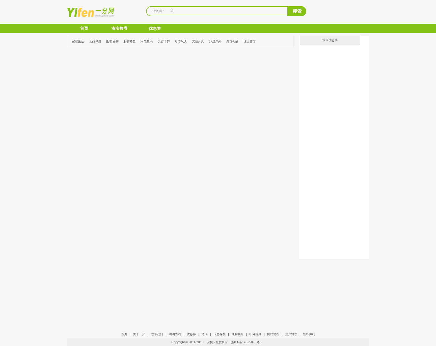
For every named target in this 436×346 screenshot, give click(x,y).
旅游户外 (215, 41)
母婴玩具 (181, 41)
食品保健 (95, 41)
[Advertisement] (330, 290)
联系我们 (157, 334)
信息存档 (219, 334)
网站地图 (273, 334)
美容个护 (164, 41)
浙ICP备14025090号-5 (246, 342)
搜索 (297, 11)
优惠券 (155, 28)
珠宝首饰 (249, 41)
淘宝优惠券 (330, 40)
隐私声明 (309, 334)
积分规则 (255, 334)
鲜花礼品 (232, 41)
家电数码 (147, 41)
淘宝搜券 (120, 28)
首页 (84, 28)
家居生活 (78, 41)
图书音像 (112, 41)
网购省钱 (175, 334)
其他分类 (198, 41)
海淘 (205, 334)
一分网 (86, 12)
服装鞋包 (129, 41)
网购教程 (237, 334)
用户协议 (291, 334)
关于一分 (139, 334)
